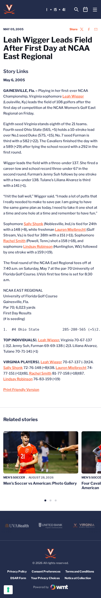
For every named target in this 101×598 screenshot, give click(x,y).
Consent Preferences (46, 571)
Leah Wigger (73, 96)
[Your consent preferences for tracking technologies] (8, 589)
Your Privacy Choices (45, 578)
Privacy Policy (17, 571)
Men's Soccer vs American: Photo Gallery (40, 483)
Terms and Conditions (79, 571)
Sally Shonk (33, 224)
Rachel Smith (14, 241)
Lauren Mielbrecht (70, 229)
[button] (45, 500)
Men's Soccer (14, 477)
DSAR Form (18, 578)
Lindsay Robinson (38, 246)
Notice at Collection (78, 578)
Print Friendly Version (21, 390)
